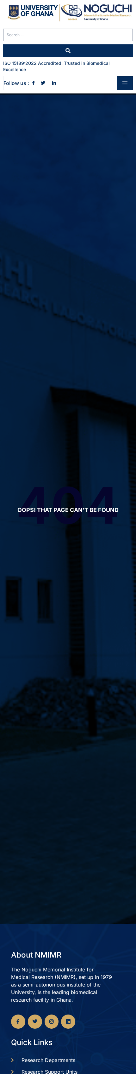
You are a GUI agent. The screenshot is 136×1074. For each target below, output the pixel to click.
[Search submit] (68, 50)
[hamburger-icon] (125, 83)
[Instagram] (52, 1022)
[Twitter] (35, 1022)
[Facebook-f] (18, 1022)
